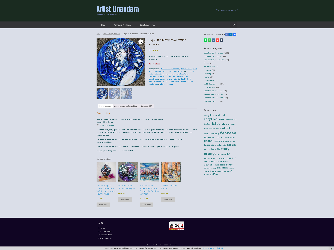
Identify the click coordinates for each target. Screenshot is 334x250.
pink (165, 82)
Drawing (214, 134)
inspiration (166, 79)
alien (221, 119)
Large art (210, 88)
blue (191, 71)
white (162, 84)
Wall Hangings (175, 71)
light (176, 79)
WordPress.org (105, 238)
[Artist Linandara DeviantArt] (205, 40)
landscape (210, 145)
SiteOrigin (182, 245)
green (208, 141)
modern (231, 145)
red (205, 162)
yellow (214, 174)
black (207, 124)
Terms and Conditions (122, 25)
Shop (103, 25)
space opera (219, 165)
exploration (182, 74)
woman (170, 84)
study (213, 168)
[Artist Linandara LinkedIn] (230, 34)
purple (231, 158)
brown (206, 129)
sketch (208, 165)
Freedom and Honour (213, 98)
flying (180, 76)
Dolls (208, 70)
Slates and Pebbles (213, 94)
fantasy (152, 76)
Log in (102, 228)
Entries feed (105, 231)
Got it (220, 248)
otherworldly (224, 154)
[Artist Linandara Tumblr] (221, 40)
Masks (206, 77)
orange (210, 154)
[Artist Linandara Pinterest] (217, 40)
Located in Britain (213, 53)
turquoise (216, 171)
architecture (230, 119)
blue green (228, 124)
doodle (206, 134)
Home (98, 34)
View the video (106, 125)
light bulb (186, 79)
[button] (233, 24)
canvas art (214, 129)
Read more (103, 205)
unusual (228, 171)
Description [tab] (105, 106)
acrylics (210, 119)
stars (229, 165)
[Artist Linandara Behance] (234, 34)
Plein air (221, 159)
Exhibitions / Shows (147, 25)
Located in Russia (170, 69)
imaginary (153, 79)
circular (159, 74)
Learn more (208, 248)
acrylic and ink (214, 115)
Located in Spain (212, 56)
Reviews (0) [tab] (146, 106)
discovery (170, 74)
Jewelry (207, 74)
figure (161, 76)
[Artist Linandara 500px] (209, 40)
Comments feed (105, 235)
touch (183, 82)
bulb (151, 74)
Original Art (160, 71)
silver (226, 162)
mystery (157, 82)
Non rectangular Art (111, 34)
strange (207, 168)
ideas (187, 76)
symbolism (174, 82)
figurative (209, 138)
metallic (221, 145)
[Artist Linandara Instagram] (213, 40)
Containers (209, 81)
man (150, 82)
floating (170, 76)
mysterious (210, 149)
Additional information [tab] (125, 106)
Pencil (207, 159)
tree (190, 82)
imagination (230, 141)
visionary (153, 84)
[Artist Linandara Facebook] (227, 34)
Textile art (209, 67)
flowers (226, 138)
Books (206, 63)
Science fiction (215, 162)
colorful (227, 128)
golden (232, 137)
